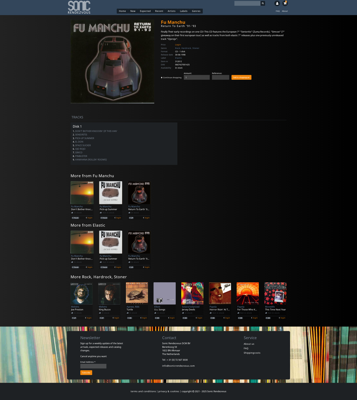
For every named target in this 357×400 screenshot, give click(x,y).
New (133, 11)
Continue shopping (172, 77)
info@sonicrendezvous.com (178, 365)
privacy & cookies (168, 391)
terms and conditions (143, 391)
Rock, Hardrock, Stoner (187, 48)
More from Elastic (88, 225)
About (285, 11)
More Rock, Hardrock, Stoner (99, 276)
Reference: (217, 73)
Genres (196, 11)
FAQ (278, 11)
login (90, 217)
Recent (159, 11)
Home (122, 11)
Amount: (188, 73)
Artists (172, 11)
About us (249, 343)
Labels (184, 11)
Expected (145, 11)
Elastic (178, 58)
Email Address (88, 362)
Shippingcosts (252, 352)
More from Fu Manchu (92, 175)
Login (178, 44)
